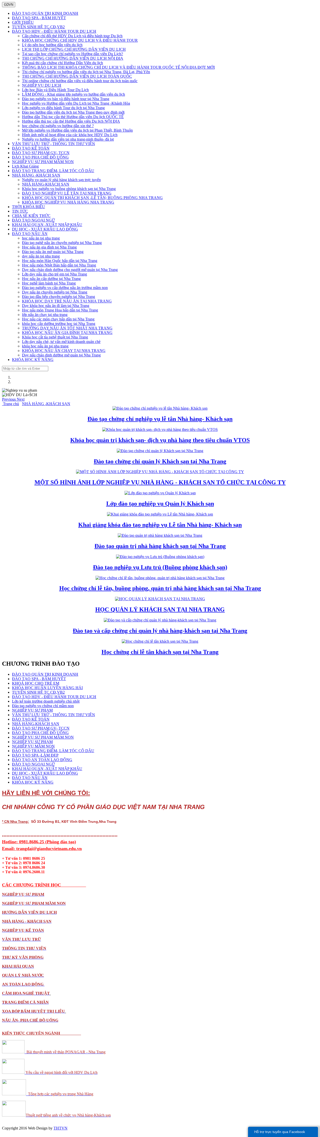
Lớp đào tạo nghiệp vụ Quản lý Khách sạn (160, 503)
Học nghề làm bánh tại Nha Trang (49, 283)
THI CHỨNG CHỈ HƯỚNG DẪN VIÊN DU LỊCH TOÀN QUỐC (77, 76)
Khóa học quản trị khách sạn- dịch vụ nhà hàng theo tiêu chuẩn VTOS (160, 440)
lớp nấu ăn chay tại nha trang (45, 314)
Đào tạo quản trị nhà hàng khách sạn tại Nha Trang (160, 546)
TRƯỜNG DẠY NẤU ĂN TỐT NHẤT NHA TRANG (67, 328)
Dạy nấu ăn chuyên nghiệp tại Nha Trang (54, 292)
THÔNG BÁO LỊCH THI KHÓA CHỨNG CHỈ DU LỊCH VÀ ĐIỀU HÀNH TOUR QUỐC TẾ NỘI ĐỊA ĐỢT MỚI (118, 67)
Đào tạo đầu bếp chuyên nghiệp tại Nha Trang (58, 296)
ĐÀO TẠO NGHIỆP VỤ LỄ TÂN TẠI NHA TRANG (67, 193)
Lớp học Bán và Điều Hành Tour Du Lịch (55, 90)
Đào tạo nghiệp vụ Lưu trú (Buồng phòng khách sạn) (160, 567)
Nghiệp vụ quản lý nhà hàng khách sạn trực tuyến (61, 180)
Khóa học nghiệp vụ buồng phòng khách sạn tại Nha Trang (69, 189)
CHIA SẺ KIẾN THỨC (31, 216)
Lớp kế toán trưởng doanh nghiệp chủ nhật (46, 701)
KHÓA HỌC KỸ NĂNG (33, 359)
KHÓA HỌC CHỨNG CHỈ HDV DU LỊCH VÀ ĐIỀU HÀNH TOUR (80, 40)
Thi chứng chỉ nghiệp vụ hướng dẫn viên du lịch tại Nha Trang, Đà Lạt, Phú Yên (86, 72)
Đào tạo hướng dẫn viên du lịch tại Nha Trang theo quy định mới (73, 112)
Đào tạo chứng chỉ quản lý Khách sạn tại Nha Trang (160, 461)
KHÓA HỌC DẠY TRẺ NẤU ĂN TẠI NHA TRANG (67, 301)
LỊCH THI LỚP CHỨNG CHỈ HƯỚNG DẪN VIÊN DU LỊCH (74, 49)
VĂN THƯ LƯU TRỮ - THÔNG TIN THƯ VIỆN (53, 144)
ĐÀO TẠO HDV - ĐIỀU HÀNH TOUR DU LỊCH (54, 31)
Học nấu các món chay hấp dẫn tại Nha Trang (58, 319)
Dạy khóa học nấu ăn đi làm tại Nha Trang (55, 305)
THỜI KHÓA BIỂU (28, 207)
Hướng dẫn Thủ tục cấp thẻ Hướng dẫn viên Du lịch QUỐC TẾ (73, 117)
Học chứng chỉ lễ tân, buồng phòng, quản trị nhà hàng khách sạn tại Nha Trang (160, 588)
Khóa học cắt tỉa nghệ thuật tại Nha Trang (55, 337)
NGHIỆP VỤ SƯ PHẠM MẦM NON (43, 162)
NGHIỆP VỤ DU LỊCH (41, 85)
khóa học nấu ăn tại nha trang (45, 346)
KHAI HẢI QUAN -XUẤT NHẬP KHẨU (47, 225)
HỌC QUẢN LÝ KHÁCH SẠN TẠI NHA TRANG (160, 609)
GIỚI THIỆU (23, 22)
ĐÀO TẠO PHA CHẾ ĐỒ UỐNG (40, 157)
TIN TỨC (20, 211)
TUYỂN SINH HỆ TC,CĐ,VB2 (38, 27)
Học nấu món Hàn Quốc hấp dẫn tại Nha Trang (59, 261)
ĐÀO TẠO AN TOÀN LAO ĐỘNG (42, 760)
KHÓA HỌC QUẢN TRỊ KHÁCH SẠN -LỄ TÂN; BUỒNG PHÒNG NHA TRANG (92, 198)
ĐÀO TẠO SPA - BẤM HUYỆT (39, 18)
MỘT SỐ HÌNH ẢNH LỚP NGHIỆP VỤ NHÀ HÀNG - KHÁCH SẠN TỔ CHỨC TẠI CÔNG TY (160, 482)
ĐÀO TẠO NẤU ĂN (30, 234)
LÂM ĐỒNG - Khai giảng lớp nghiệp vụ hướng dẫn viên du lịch (73, 94)
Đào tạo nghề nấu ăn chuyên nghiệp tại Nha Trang (62, 243)
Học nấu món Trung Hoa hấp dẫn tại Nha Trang (60, 310)
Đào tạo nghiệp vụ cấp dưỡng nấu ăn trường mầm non (65, 287)
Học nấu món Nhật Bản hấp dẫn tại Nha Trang (59, 265)
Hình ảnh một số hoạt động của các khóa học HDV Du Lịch (70, 135)
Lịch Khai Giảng (25, 166)
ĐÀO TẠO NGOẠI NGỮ (33, 220)
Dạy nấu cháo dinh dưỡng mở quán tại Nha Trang (61, 355)
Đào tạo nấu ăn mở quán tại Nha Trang (53, 252)
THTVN (61, 1128)
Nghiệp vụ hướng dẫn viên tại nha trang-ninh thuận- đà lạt (68, 139)
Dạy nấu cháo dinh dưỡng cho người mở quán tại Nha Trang (70, 270)
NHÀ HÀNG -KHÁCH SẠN (36, 175)
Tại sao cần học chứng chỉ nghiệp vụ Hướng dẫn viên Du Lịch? (72, 54)
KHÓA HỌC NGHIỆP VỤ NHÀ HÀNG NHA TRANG (68, 202)
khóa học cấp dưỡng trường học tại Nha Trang (58, 323)
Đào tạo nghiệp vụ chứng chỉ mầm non (43, 706)
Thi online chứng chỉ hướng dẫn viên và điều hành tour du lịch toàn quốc (80, 81)
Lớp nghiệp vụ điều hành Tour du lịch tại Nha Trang (63, 108)
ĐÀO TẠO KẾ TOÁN (31, 148)
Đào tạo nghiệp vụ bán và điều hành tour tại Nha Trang (65, 99)
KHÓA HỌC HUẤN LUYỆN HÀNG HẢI (47, 688)
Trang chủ (10, 404)
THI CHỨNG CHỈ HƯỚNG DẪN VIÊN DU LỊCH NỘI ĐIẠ (72, 58)
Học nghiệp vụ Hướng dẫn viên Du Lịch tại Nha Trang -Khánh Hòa (76, 103)
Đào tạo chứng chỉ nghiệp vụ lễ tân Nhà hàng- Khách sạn (160, 419)
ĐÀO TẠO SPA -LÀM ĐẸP (35, 755)
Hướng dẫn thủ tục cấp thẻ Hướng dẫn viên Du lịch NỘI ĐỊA (71, 121)
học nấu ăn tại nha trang (41, 238)
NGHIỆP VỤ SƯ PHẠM (32, 710)
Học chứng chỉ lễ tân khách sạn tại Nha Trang (160, 652)
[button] (9, 399)
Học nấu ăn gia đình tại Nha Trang (49, 247)
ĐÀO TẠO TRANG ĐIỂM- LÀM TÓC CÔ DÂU (53, 171)
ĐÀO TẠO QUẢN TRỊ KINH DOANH (45, 13)
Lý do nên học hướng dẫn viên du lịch (52, 45)
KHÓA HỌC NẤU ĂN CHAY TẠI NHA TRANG (64, 350)
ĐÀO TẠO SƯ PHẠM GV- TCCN (41, 153)
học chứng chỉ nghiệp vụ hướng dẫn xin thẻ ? (58, 126)
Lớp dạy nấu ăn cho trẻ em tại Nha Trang (54, 274)
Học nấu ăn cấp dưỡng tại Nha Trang (51, 279)
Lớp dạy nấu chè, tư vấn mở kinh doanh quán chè (61, 341)
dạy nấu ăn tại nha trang (41, 256)
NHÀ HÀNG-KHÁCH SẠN (45, 184)
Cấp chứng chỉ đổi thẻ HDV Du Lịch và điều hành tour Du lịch (72, 36)
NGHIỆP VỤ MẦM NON (33, 746)
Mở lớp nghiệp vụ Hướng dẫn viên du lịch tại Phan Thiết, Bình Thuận (77, 130)
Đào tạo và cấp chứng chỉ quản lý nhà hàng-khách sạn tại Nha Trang (160, 630)
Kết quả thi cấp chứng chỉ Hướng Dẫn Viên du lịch (62, 63)
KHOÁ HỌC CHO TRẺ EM (35, 683)
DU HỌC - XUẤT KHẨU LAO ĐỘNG (45, 229)
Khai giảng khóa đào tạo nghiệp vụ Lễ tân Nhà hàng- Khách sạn (160, 525)
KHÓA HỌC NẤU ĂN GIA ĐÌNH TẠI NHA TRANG (67, 332)
